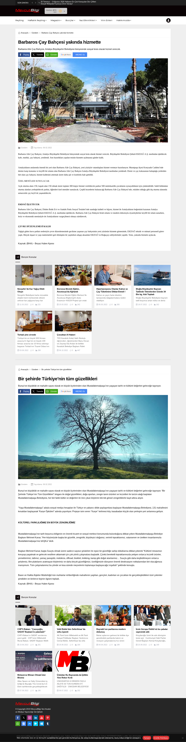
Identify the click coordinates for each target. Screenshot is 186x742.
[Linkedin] (35, 717)
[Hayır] (182, 738)
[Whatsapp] (17, 723)
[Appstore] (29, 723)
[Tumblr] (47, 723)
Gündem (35, 33)
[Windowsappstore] (41, 723)
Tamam (147, 738)
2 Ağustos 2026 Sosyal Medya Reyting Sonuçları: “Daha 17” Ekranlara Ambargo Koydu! (68, 3)
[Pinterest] (47, 717)
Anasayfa (24, 33)
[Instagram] (29, 717)
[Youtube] (41, 717)
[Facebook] (17, 717)
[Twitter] (23, 717)
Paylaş (26, 55)
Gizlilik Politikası (161, 738)
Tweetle (39, 55)
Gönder (54, 55)
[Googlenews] (23, 723)
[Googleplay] (35, 723)
